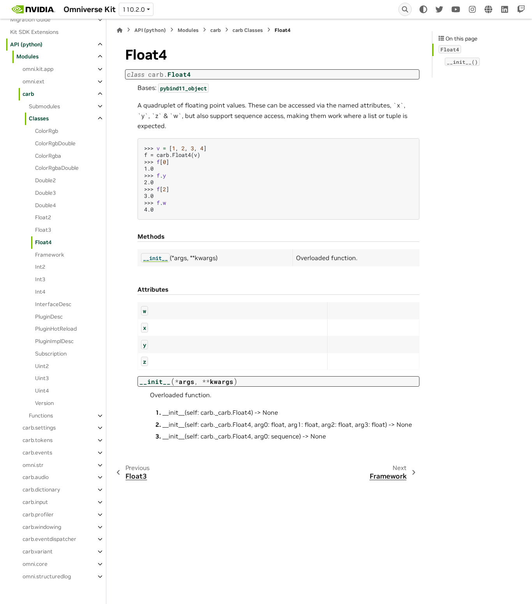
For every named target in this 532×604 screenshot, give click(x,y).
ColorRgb (46, 130)
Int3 (40, 279)
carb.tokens (38, 440)
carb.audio (36, 477)
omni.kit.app (38, 68)
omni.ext (33, 81)
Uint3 (42, 378)
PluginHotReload (56, 328)
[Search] (405, 9)
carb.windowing (42, 526)
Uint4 (42, 390)
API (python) (26, 44)
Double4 (45, 205)
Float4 (43, 242)
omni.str (33, 464)
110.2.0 (133, 9)
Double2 (45, 180)
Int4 (40, 291)
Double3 (45, 192)
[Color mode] (423, 9)
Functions (41, 415)
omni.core (35, 563)
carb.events (37, 452)
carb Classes (248, 30)
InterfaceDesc (53, 304)
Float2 (43, 217)
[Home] (119, 30)
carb (28, 93)
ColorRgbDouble (55, 143)
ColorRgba (48, 155)
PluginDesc (49, 316)
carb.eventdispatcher (49, 538)
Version (44, 403)
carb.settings (39, 427)
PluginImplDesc (54, 341)
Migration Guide (30, 19)
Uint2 (42, 366)
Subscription (51, 353)
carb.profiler (38, 514)
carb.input (35, 501)
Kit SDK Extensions (34, 31)
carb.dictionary (41, 489)
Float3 (43, 229)
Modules (27, 56)
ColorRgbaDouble (57, 167)
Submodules (44, 105)
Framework (49, 254)
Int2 (40, 266)
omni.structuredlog (47, 576)
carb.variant (38, 551)
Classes (39, 118)
